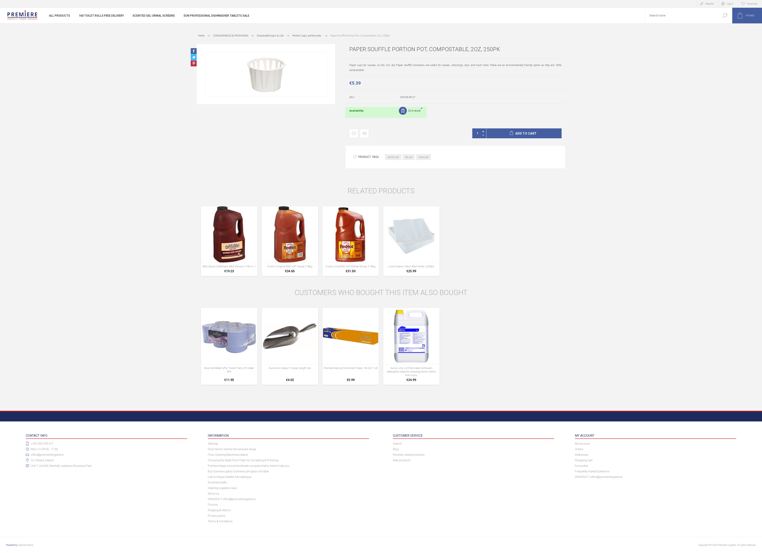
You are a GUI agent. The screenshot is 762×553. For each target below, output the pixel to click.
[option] (266, 74)
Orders (579, 449)
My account (582, 443)
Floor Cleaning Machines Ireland (228, 454)
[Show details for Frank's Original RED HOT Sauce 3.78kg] (290, 241)
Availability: (356, 110)
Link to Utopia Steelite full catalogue (229, 477)
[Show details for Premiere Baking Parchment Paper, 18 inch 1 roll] (350, 346)
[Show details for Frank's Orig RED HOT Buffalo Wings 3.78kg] (350, 241)
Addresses (581, 454)
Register (709, 3)
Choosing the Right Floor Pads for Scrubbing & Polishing (243, 460)
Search (724, 15)
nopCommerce (25, 545)
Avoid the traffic (217, 482)
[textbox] (681, 15)
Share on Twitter (194, 57)
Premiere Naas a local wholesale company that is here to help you (249, 465)
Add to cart (229, 265)
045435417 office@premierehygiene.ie (231, 499)
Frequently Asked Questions (592, 471)
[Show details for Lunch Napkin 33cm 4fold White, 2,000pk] (411, 241)
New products (402, 460)
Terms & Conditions (220, 521)
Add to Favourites (353, 133)
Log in (730, 3)
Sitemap (213, 443)
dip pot (408, 157)
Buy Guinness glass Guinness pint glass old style (238, 471)
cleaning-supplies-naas (222, 488)
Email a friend (364, 133)
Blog (396, 449)
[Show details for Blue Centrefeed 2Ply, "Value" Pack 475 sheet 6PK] (229, 346)
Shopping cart (584, 460)
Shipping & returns (219, 510)
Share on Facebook (194, 51)
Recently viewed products (409, 454)
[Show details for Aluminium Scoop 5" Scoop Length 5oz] (290, 346)
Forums (213, 504)
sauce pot (423, 157)
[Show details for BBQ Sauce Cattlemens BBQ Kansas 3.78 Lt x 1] (229, 241)
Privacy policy (216, 515)
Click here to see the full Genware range (232, 449)
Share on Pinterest (194, 63)
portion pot (393, 157)
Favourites (581, 465)
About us (213, 493)
